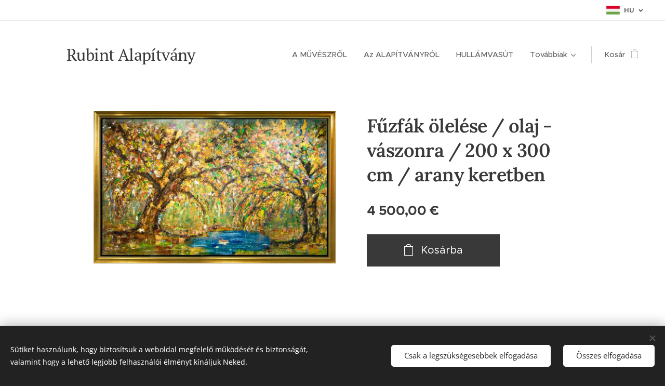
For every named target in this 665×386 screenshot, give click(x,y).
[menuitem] (322, 55)
